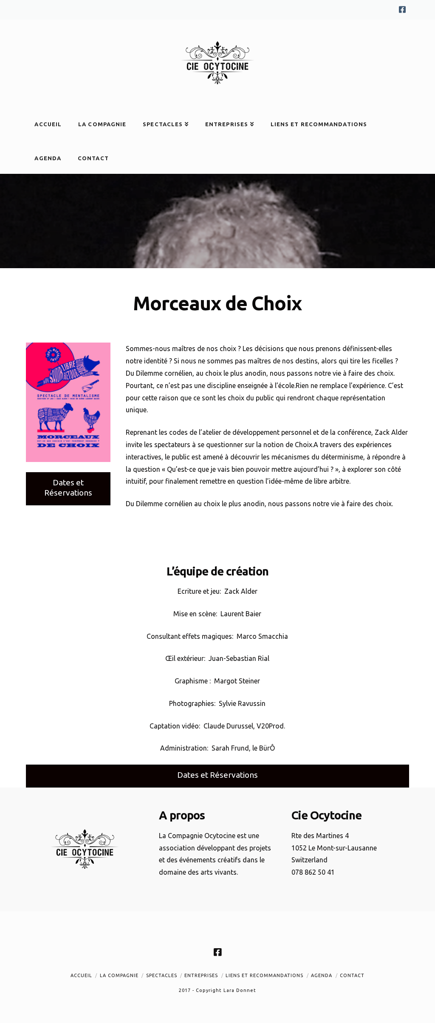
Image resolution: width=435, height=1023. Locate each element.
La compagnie (119, 975)
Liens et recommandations (264, 975)
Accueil (81, 975)
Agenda (321, 975)
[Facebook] (402, 9)
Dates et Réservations (68, 488)
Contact (352, 975)
